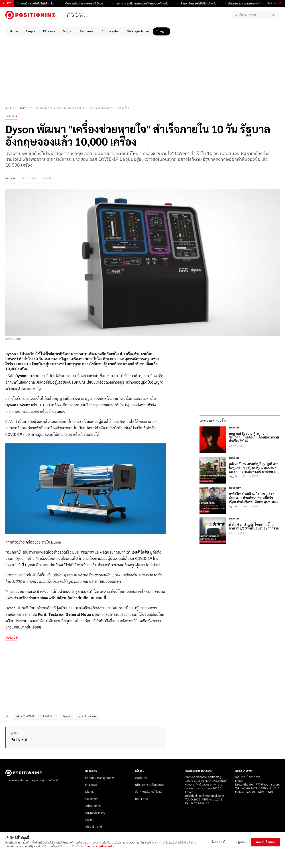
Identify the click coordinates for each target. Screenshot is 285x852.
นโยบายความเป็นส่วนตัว (150, 784)
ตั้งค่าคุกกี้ (218, 842)
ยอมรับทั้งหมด (265, 842)
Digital (67, 31)
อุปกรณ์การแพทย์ (86, 717)
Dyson (66, 717)
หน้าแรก (9, 108)
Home (14, 31)
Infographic (110, 31)
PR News (49, 31)
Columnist (87, 31)
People (30, 31)
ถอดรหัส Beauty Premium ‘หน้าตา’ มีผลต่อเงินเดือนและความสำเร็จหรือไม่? (254, 437)
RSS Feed (141, 798)
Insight (161, 31)
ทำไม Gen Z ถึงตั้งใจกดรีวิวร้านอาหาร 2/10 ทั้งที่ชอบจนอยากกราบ (254, 526)
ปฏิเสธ (240, 842)
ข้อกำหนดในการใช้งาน (148, 791)
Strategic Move (138, 31)
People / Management (99, 777)
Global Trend (93, 826)
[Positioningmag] (30, 15)
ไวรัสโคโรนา (49, 717)
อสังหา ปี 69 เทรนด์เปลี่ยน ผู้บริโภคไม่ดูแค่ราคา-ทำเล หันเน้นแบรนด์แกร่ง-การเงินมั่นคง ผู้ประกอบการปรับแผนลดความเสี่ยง (254, 467)
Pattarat (10, 178)
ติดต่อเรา (141, 777)
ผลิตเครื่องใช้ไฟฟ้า (26, 717)
